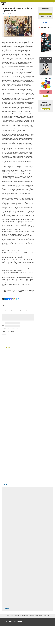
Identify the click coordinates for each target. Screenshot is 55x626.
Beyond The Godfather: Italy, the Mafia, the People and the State (20, 429)
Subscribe (41, 3)
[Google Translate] (18, 299)
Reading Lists (47, 0)
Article (10, 386)
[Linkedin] (5, 299)
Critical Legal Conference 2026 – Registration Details (13, 603)
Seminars (50, 0)
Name (3, 322)
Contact (45, 3)
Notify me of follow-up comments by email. (10, 328)
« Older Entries (6, 484)
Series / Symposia (39, 0)
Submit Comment (4, 334)
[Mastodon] (11, 299)
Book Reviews (43, 0)
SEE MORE (45, 95)
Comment (4, 313)
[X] (3, 299)
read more (5, 390)
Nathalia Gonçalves (5, 13)
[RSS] (14, 299)
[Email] (12, 299)
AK (4, 386)
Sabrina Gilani (6, 475)
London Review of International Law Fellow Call (12, 564)
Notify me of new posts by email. (9, 331)
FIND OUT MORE (45, 109)
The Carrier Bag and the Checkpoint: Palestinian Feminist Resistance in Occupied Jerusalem (27, 384)
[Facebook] (7, 299)
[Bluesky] (9, 299)
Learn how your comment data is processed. (24, 339)
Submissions (50, 3)
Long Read (53, 0)
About (38, 3)
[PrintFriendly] (16, 299)
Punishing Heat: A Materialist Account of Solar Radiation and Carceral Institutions (24, 474)
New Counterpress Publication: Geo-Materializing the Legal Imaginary (16, 525)
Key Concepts (35, 0)
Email (3, 325)
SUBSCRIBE (45, 14)
